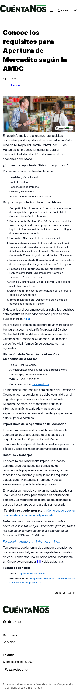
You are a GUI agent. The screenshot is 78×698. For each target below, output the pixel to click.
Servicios (9, 642)
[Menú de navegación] (51, 10)
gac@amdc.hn (40, 384)
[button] (39, 669)
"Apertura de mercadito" (32, 573)
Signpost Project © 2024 (18, 661)
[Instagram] (19, 622)
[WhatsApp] (14, 622)
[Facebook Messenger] (9, 622)
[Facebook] (4, 622)
